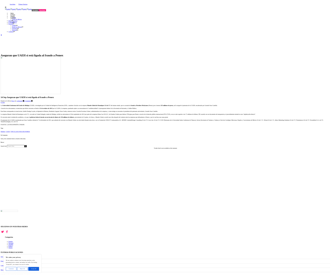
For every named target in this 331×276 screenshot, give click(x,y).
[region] (22, 263)
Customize (11, 268)
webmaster (19, 101)
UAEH (8, 131)
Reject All (22, 268)
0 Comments (27, 101)
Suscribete (42, 10)
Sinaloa (10, 247)
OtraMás (10, 244)
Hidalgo (3, 131)
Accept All (33, 268)
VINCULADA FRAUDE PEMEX (20, 131)
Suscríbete (12, 4)
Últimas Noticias (22, 4)
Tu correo (35, 10)
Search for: (4, 146)
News (13, 101)
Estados (10, 241)
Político (10, 246)
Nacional (10, 243)
